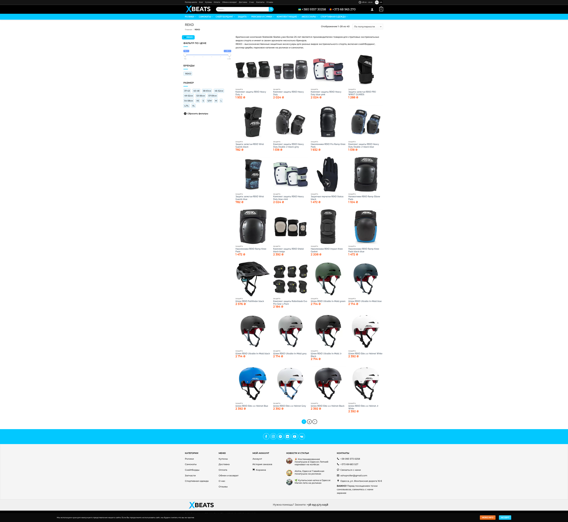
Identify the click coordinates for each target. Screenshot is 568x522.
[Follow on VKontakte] (301, 436)
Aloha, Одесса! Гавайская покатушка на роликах (309, 472)
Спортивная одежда (333, 17)
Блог (201, 2)
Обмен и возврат (229, 2)
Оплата (217, 2)
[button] (372, 9)
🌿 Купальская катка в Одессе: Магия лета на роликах (313, 481)
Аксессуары (309, 17)
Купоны (208, 2)
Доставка (243, 2)
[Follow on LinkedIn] (287, 436)
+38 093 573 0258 (317, 504)
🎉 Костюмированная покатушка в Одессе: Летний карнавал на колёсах (311, 462)
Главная (188, 29)
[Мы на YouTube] (294, 436)
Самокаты (205, 17)
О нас (251, 2)
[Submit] (271, 9)
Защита (242, 17)
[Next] (314, 421)
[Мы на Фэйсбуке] (266, 436)
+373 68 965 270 (344, 9)
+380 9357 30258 (314, 9)
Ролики (189, 17)
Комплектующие (287, 17)
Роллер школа (191, 2)
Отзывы (269, 2)
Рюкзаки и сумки (261, 17)
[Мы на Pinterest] (280, 436)
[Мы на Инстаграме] (273, 436)
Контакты (260, 2)
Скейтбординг (224, 17)
